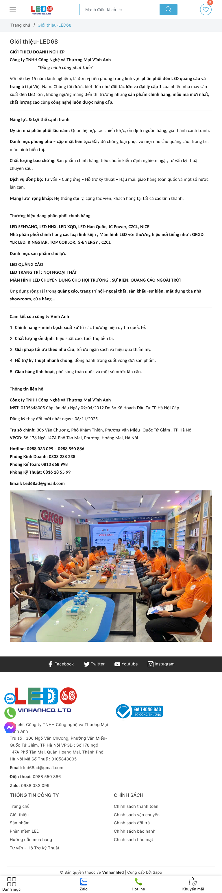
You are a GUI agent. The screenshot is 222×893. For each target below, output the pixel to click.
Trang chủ (19, 806)
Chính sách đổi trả (132, 823)
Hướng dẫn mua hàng (31, 839)
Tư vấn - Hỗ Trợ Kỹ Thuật (34, 848)
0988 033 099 (35, 785)
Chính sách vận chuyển (137, 814)
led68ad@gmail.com (43, 767)
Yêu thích (210, 4)
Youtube (129, 664)
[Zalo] (10, 698)
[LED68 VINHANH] (41, 10)
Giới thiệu (19, 814)
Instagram (163, 664)
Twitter (97, 664)
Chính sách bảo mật (133, 839)
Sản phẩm (19, 823)
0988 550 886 (47, 776)
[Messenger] (10, 727)
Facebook (63, 664)
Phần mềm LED (25, 831)
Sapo (157, 872)
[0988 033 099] (10, 713)
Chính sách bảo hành (135, 831)
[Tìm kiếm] (168, 9)
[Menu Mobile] (13, 9)
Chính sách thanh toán (136, 806)
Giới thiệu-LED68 (34, 41)
